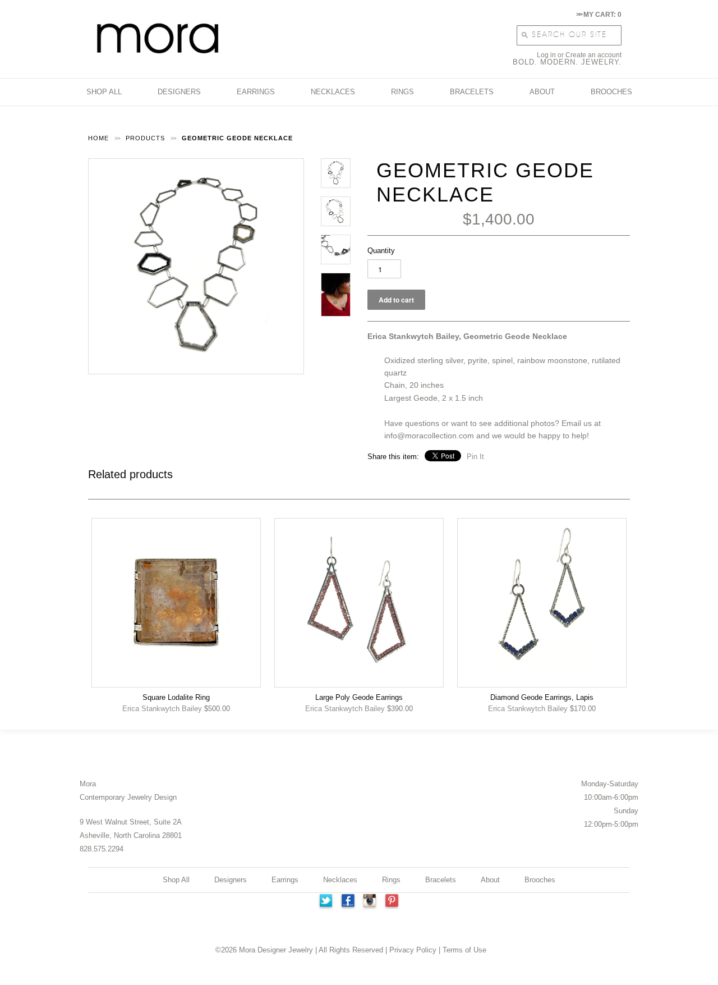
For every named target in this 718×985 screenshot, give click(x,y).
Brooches (539, 880)
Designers (230, 880)
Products (145, 138)
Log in (546, 55)
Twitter (325, 902)
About (490, 880)
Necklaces (340, 880)
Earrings (284, 880)
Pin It (475, 456)
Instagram (370, 902)
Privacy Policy (412, 950)
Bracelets (440, 880)
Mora (88, 784)
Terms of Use (464, 950)
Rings (391, 880)
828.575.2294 (101, 849)
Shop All (176, 880)
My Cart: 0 (599, 15)
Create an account (593, 55)
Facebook (348, 902)
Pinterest (393, 902)
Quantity (381, 250)
